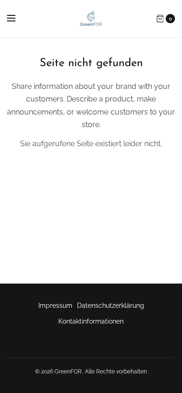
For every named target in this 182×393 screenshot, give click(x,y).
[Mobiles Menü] (17, 18)
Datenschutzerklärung (110, 305)
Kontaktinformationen (91, 321)
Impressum (55, 305)
